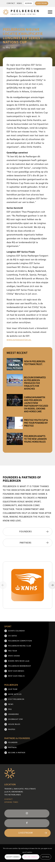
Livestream (41, 3)
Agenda (28, 3)
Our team (12, 689)
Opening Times (11, 802)
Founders (13, 742)
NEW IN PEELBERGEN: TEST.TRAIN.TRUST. (34, 363)
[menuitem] (11, 3)
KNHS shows (14, 656)
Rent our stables (16, 676)
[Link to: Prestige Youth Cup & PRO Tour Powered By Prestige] (15, 423)
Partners (12, 747)
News (19, 3)
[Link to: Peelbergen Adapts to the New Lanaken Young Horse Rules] (15, 439)
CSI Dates (12, 636)
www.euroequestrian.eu (19, 339)
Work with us (14, 694)
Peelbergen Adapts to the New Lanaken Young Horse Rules (35, 439)
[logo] (22, 12)
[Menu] (48, 12)
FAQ (10, 709)
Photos (11, 729)
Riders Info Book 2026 (18, 661)
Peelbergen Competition (20, 641)
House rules (14, 724)
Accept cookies (12, 857)
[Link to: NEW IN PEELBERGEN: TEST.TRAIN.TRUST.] (15, 364)
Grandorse (13, 714)
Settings (45, 857)
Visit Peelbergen (16, 699)
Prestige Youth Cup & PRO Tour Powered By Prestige (36, 423)
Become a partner (16, 753)
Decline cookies (31, 857)
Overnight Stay (15, 719)
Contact (11, 3)
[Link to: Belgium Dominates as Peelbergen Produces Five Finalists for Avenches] (15, 380)
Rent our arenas (16, 671)
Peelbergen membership (19, 666)
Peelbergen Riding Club (19, 646)
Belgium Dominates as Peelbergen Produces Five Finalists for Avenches (35, 383)
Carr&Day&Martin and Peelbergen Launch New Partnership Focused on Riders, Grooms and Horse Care (36, 404)
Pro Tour (12, 651)
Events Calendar (16, 631)
